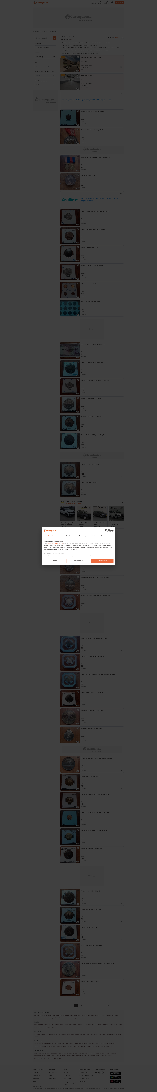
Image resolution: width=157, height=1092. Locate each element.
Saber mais (77, 560)
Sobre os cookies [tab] (106, 535)
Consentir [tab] (51, 535)
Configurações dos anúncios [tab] (87, 535)
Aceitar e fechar (102, 560)
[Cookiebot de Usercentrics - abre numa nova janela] (106, 530)
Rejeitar (55, 560)
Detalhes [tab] (68, 535)
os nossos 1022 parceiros (55, 543)
